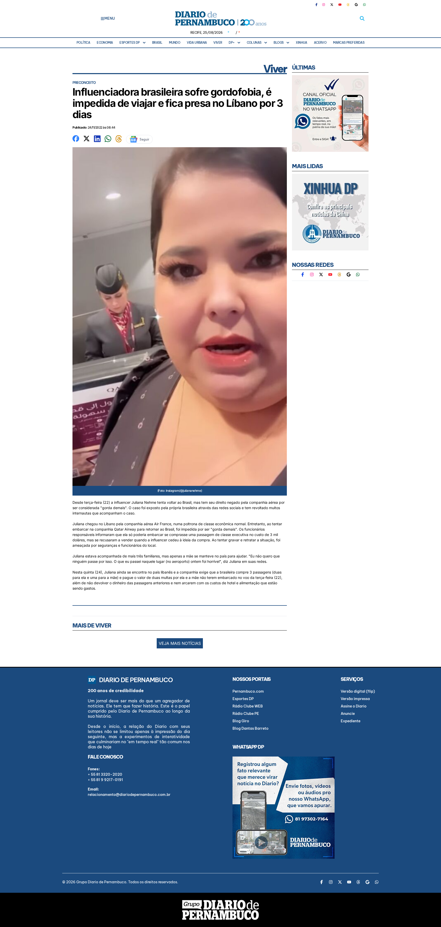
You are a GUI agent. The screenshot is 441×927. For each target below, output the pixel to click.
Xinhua (301, 42)
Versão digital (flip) (358, 691)
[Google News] (356, 4)
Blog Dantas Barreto (250, 728)
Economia (105, 42)
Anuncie (348, 713)
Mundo (174, 42)
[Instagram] (323, 4)
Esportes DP (129, 42)
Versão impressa (355, 698)
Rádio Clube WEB (247, 706)
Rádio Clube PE (245, 713)
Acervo (320, 42)
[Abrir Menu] (102, 18)
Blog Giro (240, 721)
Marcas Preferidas (348, 42)
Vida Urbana (197, 42)
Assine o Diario (353, 706)
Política (83, 42)
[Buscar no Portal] (362, 18)
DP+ (231, 42)
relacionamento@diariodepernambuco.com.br (129, 794)
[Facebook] (318, 4)
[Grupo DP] (220, 910)
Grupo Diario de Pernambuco (101, 882)
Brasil (157, 42)
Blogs (279, 42)
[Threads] (348, 4)
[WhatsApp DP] (364, 4)
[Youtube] (339, 4)
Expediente (350, 721)
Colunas (254, 42)
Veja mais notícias (180, 643)
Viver (217, 42)
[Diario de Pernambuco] (220, 18)
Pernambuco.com (248, 691)
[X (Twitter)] (331, 4)
